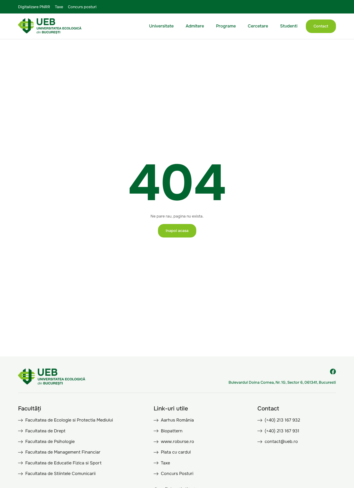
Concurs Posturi (177, 473)
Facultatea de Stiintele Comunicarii (60, 473)
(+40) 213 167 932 (282, 420)
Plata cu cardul (176, 452)
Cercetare (258, 26)
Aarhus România (177, 420)
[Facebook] (333, 372)
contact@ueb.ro (281, 441)
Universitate (161, 26)
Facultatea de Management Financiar (62, 452)
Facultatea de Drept (45, 431)
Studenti (288, 26)
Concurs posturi (82, 6)
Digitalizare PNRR (34, 6)
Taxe (59, 6)
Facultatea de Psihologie (50, 441)
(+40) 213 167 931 (282, 431)
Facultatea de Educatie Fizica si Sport (63, 463)
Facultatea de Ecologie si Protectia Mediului (69, 420)
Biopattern (172, 431)
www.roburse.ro (177, 441)
